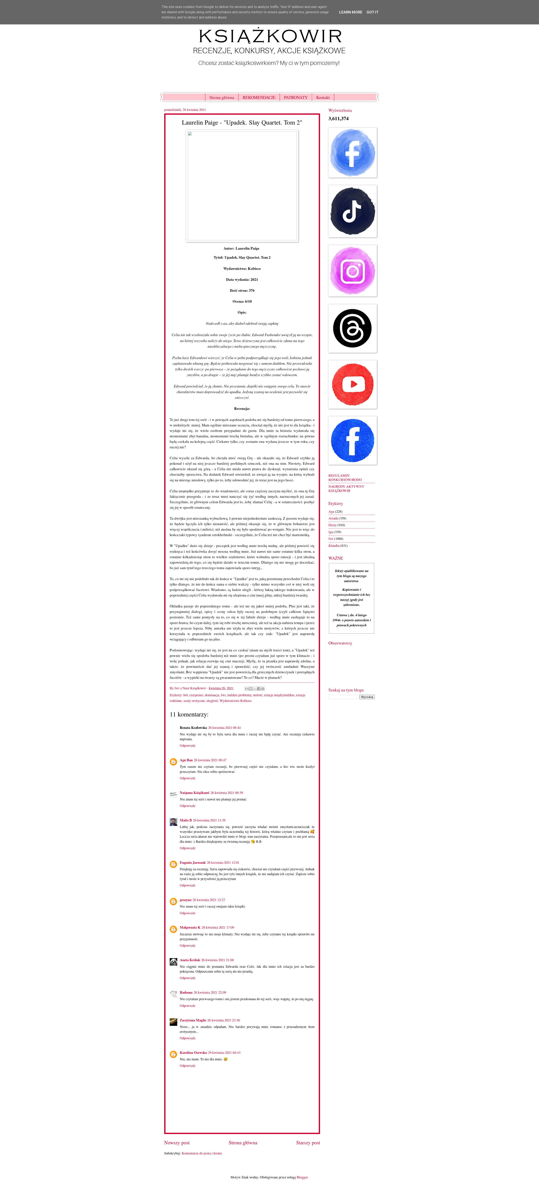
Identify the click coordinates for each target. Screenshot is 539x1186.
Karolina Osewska (193, 1052)
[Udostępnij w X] (255, 689)
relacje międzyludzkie (279, 695)
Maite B (186, 820)
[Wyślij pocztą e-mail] (247, 689)
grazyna (185, 899)
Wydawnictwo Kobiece (236, 700)
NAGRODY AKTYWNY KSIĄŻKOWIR (346, 488)
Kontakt (323, 97)
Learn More (350, 12)
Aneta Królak (190, 959)
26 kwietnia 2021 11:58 (209, 820)
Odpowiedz (187, 745)
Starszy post (308, 1142)
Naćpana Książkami (194, 792)
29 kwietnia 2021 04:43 (224, 1052)
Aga (331, 511)
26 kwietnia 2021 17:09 (218, 927)
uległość (212, 700)
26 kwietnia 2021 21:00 (217, 960)
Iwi (223, 695)
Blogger (302, 1177)
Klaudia (333, 545)
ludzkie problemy (239, 695)
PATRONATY (296, 97)
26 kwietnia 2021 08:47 (210, 760)
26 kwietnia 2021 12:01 (223, 862)
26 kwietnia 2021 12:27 (209, 899)
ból (185, 695)
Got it (373, 12)
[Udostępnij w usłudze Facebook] (259, 689)
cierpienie (196, 695)
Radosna (186, 992)
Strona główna (221, 97)
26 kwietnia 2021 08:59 (227, 792)
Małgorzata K (190, 927)
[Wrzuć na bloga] (251, 689)
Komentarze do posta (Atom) (202, 1153)
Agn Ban (186, 760)
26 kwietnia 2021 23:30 (223, 1020)
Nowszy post (176, 1142)
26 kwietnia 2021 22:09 (210, 992)
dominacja (212, 695)
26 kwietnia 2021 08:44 (224, 727)
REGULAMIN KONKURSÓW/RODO (345, 477)
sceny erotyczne (194, 700)
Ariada (333, 518)
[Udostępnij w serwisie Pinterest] (263, 689)
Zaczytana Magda (193, 1020)
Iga (330, 532)
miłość (257, 695)
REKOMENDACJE (259, 97)
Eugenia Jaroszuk (193, 862)
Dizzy (332, 525)
